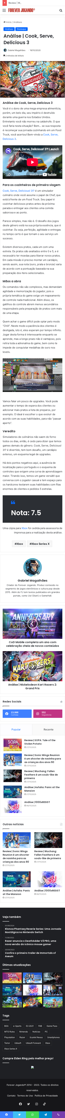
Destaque (21, 29)
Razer (22, 1037)
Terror (7, 1043)
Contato (11, 1095)
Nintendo (23, 1031)
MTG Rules (9, 1031)
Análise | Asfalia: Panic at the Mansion (16, 892)
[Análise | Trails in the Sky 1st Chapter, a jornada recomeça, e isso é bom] (12, 1002)
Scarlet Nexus (36, 1037)
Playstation (9, 1037)
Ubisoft (17, 1043)
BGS (6, 1026)
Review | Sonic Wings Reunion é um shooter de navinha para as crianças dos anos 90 (42, 758)
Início (9, 22)
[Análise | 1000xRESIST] (13, 806)
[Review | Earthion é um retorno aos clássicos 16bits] (32, 1002)
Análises (17, 22)
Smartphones (53, 1037)
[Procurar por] (60, 11)
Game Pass (52, 1026)
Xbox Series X (40, 543)
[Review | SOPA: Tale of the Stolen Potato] (13, 745)
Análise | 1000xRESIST (37, 802)
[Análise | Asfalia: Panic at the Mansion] (13, 792)
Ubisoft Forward (33, 1043)
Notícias (36, 1031)
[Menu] (4, 11)
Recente (49, 729)
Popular (16, 729)
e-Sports (17, 1026)
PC (46, 1031)
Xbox (25, 528)
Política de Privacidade (46, 1095)
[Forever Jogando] (21, 10)
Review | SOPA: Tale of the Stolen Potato (40, 742)
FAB (40, 1026)
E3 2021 (30, 1026)
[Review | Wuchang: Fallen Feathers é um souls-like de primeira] (13, 776)
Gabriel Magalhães (16, 50)
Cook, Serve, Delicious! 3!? (18, 190)
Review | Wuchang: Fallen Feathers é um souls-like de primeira (41, 775)
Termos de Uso (25, 1095)
